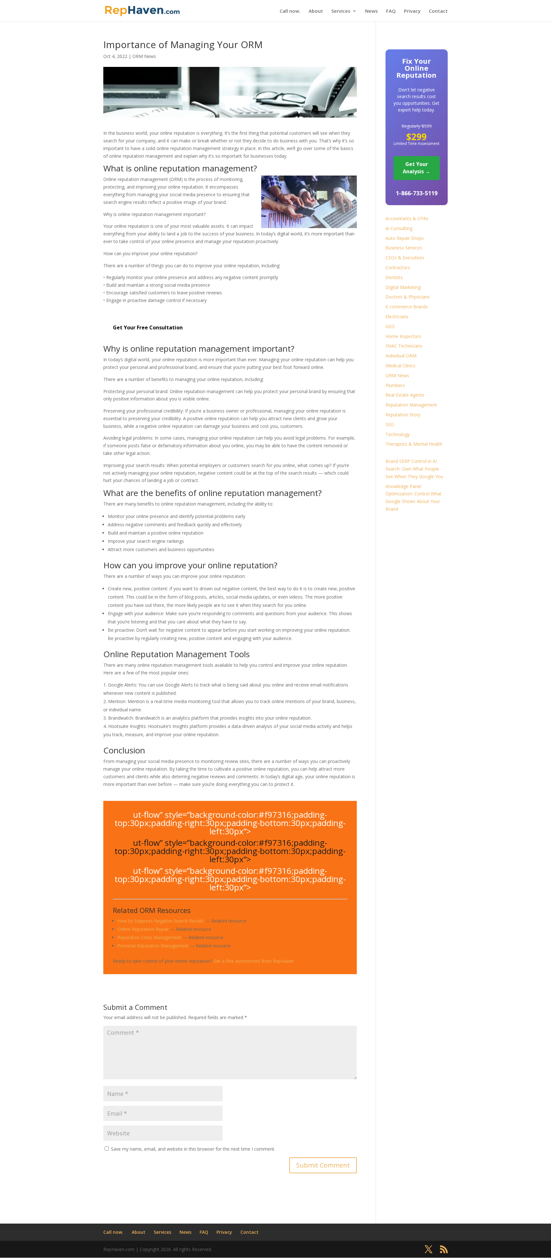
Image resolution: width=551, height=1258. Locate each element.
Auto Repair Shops (405, 238)
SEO (390, 424)
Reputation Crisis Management (149, 937)
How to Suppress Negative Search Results (160, 921)
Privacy (412, 11)
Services (340, 11)
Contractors (398, 267)
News (371, 11)
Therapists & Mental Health (414, 444)
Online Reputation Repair (143, 929)
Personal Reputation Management (152, 946)
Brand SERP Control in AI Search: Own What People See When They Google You (414, 468)
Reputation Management (411, 405)
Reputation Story (403, 415)
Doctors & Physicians (408, 297)
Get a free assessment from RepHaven (253, 961)
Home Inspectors (403, 336)
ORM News (144, 56)
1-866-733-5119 (416, 193)
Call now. (290, 11)
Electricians (397, 316)
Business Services (404, 248)
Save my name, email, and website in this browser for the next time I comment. (193, 1149)
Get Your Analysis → (416, 168)
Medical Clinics (400, 366)
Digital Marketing (403, 287)
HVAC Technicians (404, 346)
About (316, 11)
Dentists (394, 277)
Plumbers (395, 385)
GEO (390, 326)
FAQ (391, 11)
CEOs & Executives (405, 258)
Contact (438, 11)
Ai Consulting (399, 228)
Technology (398, 434)
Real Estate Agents (405, 395)
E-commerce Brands (407, 307)
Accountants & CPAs (407, 218)
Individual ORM (401, 356)
